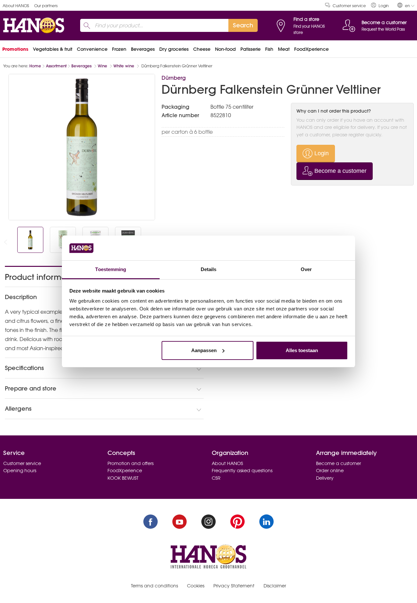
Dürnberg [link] (174, 77)
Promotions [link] (15, 49)
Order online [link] (330, 470)
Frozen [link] (119, 49)
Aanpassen (204, 350)
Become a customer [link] (338, 463)
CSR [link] (216, 478)
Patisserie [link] (250, 49)
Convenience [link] (92, 49)
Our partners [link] (46, 5)
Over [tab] (306, 269)
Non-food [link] (225, 49)
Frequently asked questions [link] (242, 470)
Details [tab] (209, 269)
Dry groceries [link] (174, 49)
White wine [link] (124, 66)
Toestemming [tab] (110, 269)
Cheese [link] (201, 49)
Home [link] (35, 66)
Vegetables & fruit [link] (52, 49)
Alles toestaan (302, 350)
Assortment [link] (56, 66)
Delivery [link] (325, 478)
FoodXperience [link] (311, 49)
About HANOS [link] (16, 5)
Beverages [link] (143, 49)
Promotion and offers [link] (130, 463)
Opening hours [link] (19, 470)
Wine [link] (103, 66)
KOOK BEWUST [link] (123, 478)
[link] (379, 5)
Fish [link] (269, 49)
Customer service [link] (349, 5)
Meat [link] (284, 49)
